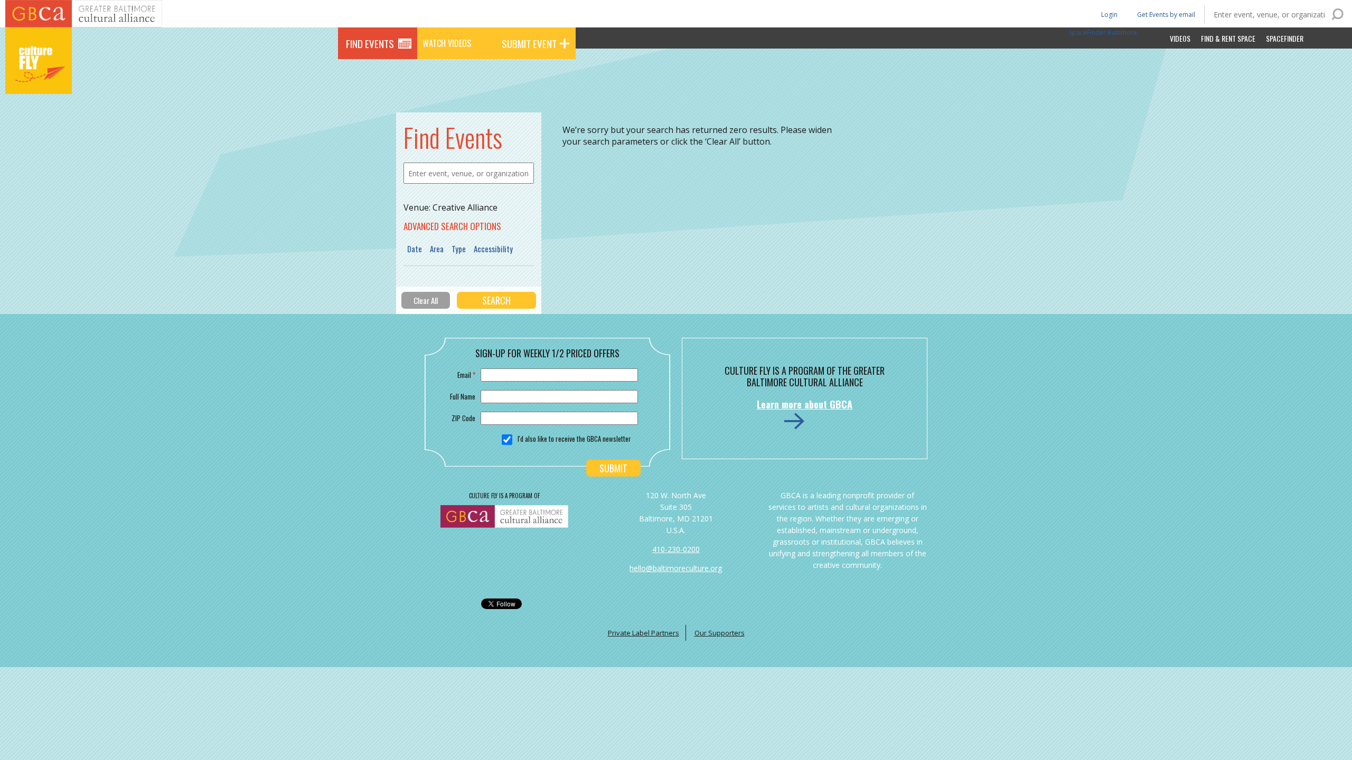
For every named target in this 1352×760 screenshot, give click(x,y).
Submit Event (529, 43)
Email (466, 374)
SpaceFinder (1284, 38)
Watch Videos (446, 43)
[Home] (38, 79)
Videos (1180, 38)
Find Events (370, 43)
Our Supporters (719, 633)
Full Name (462, 396)
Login (1108, 14)
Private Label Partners (643, 633)
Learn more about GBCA (804, 404)
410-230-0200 (676, 549)
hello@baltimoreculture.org (676, 568)
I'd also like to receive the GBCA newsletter (574, 438)
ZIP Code (463, 418)
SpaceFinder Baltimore (1103, 32)
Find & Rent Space (1228, 38)
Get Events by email (1166, 14)
